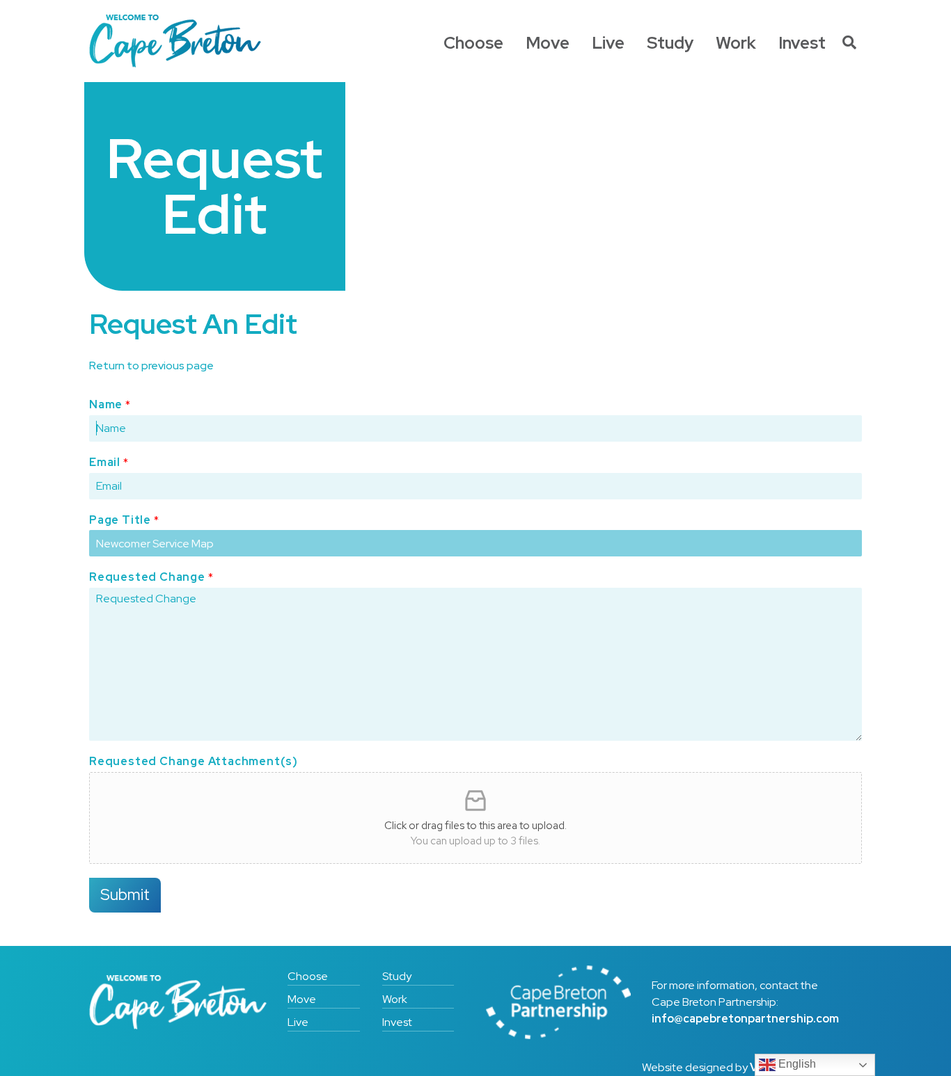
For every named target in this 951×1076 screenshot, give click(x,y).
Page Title (124, 520)
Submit (125, 894)
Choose (473, 43)
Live (608, 43)
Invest (802, 43)
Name (109, 405)
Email (108, 462)
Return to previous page (151, 365)
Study (670, 43)
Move (547, 43)
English (796, 1064)
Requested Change (151, 577)
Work (736, 43)
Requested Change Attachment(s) (193, 762)
